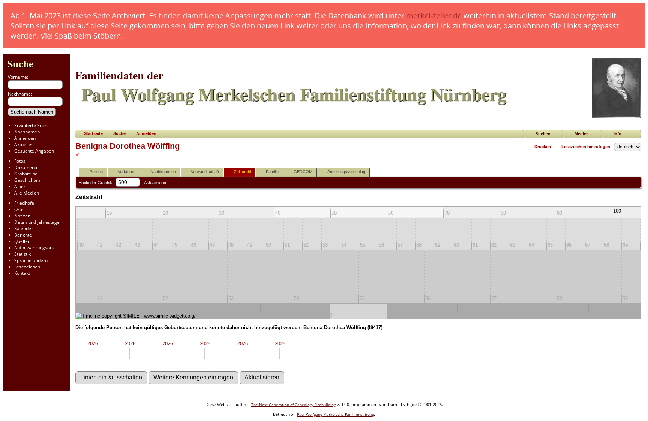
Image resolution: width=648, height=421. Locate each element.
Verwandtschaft (205, 171)
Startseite (93, 133)
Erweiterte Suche (32, 125)
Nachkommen (163, 171)
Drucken (542, 146)
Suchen (543, 134)
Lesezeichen (27, 267)
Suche (20, 63)
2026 (92, 343)
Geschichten (27, 180)
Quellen (22, 241)
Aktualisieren (155, 182)
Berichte (23, 235)
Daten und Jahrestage (37, 222)
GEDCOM (303, 171)
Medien (581, 134)
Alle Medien (26, 193)
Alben (20, 186)
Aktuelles (23, 144)
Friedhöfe (24, 203)
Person (96, 171)
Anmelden (25, 138)
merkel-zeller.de (434, 15)
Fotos (20, 161)
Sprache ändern (31, 260)
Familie (272, 171)
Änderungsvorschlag (346, 171)
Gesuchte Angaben (34, 151)
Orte (19, 209)
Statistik (22, 254)
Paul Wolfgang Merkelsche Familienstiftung (335, 414)
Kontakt (22, 273)
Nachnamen (27, 132)
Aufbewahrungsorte (35, 247)
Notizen (22, 216)
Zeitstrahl (242, 171)
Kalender (23, 228)
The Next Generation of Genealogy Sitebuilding (293, 404)
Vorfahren (126, 171)
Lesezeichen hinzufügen (585, 146)
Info (617, 134)
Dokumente (26, 167)
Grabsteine (26, 174)
